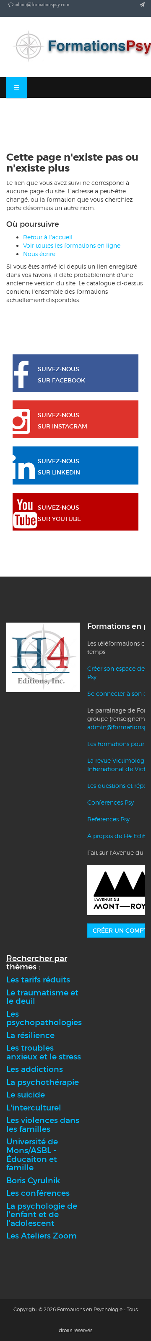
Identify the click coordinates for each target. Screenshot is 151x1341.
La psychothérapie (42, 1082)
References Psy (108, 819)
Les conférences (38, 1193)
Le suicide (25, 1095)
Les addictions (34, 1069)
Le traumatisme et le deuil (42, 997)
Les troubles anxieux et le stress (43, 1052)
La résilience (30, 1035)
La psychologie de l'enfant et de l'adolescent (41, 1214)
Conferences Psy (110, 802)
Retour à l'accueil (48, 237)
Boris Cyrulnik (33, 1180)
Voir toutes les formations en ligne (71, 245)
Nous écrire (39, 253)
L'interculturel (33, 1108)
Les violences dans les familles (42, 1124)
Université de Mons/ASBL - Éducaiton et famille (32, 1154)
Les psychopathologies (44, 1018)
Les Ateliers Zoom (41, 1236)
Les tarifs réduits (38, 980)
